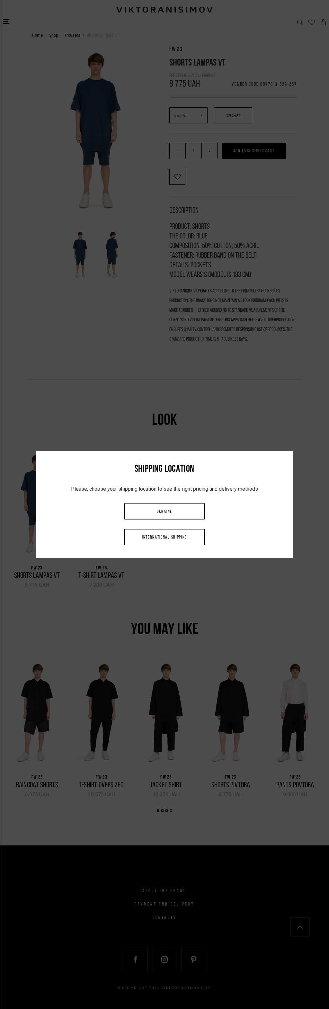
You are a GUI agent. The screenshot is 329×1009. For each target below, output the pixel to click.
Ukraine (164, 511)
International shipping (164, 537)
